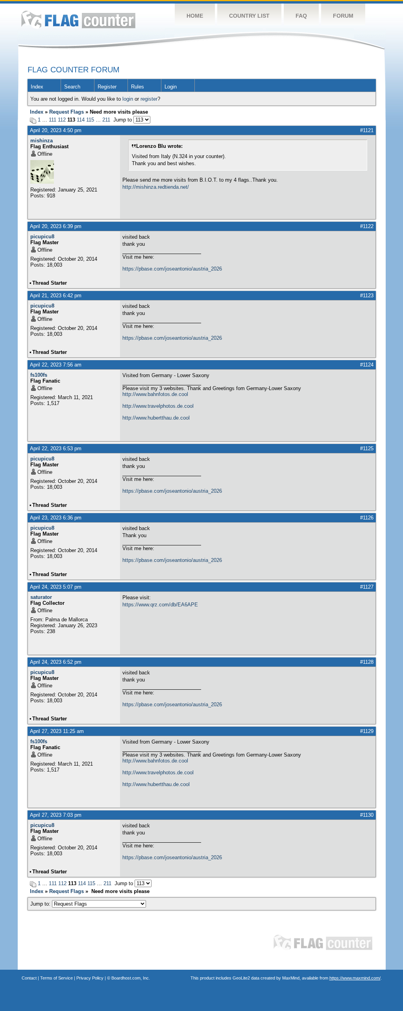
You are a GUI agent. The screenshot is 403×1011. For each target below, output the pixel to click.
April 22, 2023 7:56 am (55, 365)
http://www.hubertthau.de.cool (156, 418)
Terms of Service (56, 978)
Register (107, 87)
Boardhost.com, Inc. (130, 978)
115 (90, 120)
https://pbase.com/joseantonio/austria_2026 (172, 269)
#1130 (366, 815)
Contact (29, 978)
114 (81, 120)
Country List (249, 16)
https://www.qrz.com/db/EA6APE (160, 605)
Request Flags (66, 112)
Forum (343, 16)
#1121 (366, 130)
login (127, 99)
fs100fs (38, 375)
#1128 (366, 662)
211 (106, 120)
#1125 (366, 448)
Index (37, 87)
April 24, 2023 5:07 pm (55, 587)
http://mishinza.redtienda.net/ (155, 187)
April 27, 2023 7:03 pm (55, 815)
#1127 (366, 587)
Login (171, 87)
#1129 (366, 731)
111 (52, 120)
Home (195, 16)
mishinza (41, 141)
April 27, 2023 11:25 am (57, 731)
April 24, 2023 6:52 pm (55, 662)
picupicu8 (42, 236)
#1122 (366, 226)
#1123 (366, 295)
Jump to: (41, 904)
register (148, 99)
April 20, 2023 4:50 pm (55, 130)
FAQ (301, 16)
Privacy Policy (90, 978)
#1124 (366, 365)
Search (72, 87)
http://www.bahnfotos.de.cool (155, 394)
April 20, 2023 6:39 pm (55, 226)
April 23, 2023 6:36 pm (55, 518)
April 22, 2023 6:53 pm (55, 448)
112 (62, 120)
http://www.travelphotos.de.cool (158, 406)
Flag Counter (78, 19)
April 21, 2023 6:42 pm (55, 295)
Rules (137, 87)
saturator (41, 597)
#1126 (366, 518)
